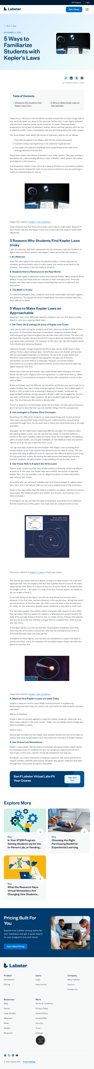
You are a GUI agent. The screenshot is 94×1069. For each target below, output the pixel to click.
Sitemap (39, 1033)
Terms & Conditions (44, 1003)
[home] (47, 965)
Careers (71, 984)
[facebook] (5, 1055)
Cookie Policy (42, 1013)
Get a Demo (74, 9)
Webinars (8, 1018)
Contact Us (72, 989)
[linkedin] (13, 1055)
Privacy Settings (29, 1062)
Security (39, 1023)
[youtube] (17, 1055)
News (6, 1023)
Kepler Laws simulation (39, 694)
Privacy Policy (42, 1008)
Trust (38, 1028)
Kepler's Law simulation (40, 222)
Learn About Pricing (15, 946)
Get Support (76, 2)
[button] (87, 9)
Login (88, 2)
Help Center (41, 984)
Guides (7, 1028)
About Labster (73, 979)
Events (7, 1008)
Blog (6, 1003)
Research (8, 1033)
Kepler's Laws (37, 572)
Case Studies (10, 1013)
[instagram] (9, 1055)
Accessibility (41, 1018)
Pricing (7, 984)
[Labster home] (13, 9)
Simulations (9, 979)
